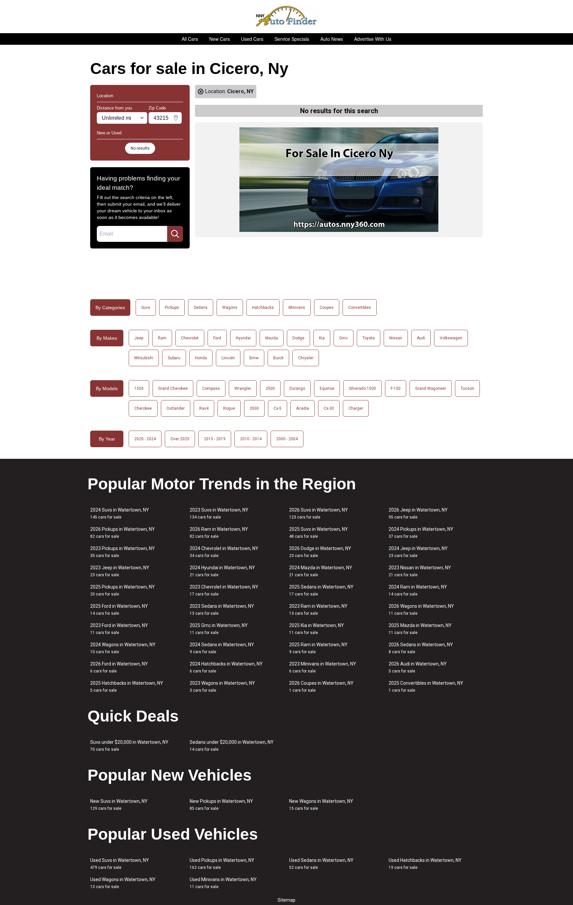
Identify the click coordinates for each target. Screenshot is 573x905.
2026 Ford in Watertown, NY (119, 667)
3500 (254, 408)
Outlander (175, 408)
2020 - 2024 (145, 439)
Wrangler (242, 388)
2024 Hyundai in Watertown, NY (222, 571)
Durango (297, 388)
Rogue (229, 408)
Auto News (331, 38)
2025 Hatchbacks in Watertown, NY (126, 686)
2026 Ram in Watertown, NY (219, 532)
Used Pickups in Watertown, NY (222, 864)
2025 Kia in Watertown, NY (316, 629)
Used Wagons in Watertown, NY (123, 883)
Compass (211, 388)
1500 (139, 388)
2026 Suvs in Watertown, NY (318, 513)
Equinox (327, 388)
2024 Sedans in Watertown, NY (222, 648)
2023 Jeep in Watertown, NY (119, 571)
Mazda (271, 338)
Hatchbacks (263, 307)
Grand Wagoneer (430, 388)
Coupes (327, 307)
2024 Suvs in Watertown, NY (119, 513)
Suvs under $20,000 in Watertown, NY (129, 745)
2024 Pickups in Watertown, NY (421, 532)
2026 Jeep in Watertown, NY (418, 513)
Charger (356, 408)
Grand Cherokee (173, 388)
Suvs (145, 307)
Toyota (368, 338)
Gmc (343, 338)
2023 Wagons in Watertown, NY (222, 686)
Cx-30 (329, 408)
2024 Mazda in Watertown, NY (320, 571)
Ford (217, 338)
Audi (421, 338)
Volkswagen (451, 338)
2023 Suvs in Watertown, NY (219, 513)
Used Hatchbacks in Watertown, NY (425, 864)
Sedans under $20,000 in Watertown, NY (232, 745)
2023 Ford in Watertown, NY (119, 629)
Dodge (298, 338)
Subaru (174, 358)
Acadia (302, 408)
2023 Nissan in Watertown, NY (420, 571)
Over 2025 (179, 439)
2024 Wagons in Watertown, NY (123, 648)
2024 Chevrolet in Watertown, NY (224, 552)
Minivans (296, 307)
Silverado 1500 (362, 388)
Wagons (229, 307)
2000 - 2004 (287, 439)
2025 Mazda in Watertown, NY (420, 629)
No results (140, 148)
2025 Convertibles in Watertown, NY (426, 686)
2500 (270, 388)
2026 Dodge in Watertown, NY (320, 552)
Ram (162, 338)
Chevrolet (190, 338)
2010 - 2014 (251, 439)
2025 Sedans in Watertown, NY (321, 590)
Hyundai (243, 338)
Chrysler (305, 358)
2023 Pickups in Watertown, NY (122, 552)
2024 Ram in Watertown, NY (418, 590)
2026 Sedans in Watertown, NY (421, 648)
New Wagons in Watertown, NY (321, 805)
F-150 (396, 388)
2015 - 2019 (214, 439)
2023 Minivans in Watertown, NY (322, 667)
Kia (322, 338)
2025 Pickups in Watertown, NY (122, 590)
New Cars (219, 38)
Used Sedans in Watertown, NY (321, 864)
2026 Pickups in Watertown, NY (122, 532)
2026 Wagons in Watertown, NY (421, 609)
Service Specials (292, 38)
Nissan (395, 338)
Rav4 (204, 408)
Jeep (138, 338)
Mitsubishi (143, 358)
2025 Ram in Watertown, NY (318, 648)
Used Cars (252, 38)
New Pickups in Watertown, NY (221, 805)
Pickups (172, 307)
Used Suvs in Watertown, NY (119, 864)
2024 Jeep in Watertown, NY (418, 552)
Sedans (201, 307)
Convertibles (359, 307)
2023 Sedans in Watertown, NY (222, 609)
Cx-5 (278, 408)
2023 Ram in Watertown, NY (318, 609)
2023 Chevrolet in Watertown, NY (224, 590)
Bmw (254, 358)
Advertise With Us (372, 38)
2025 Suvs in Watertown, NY (318, 532)
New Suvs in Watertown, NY (119, 805)
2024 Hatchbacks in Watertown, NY (226, 667)
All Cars (190, 38)
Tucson (467, 388)
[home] (287, 16)
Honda (201, 358)
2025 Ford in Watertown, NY (119, 609)
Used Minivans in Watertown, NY (223, 883)
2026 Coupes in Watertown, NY (321, 686)
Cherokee (143, 408)
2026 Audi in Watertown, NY (418, 667)
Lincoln (228, 358)
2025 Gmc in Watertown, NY (219, 629)
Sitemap (286, 900)
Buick (278, 358)
